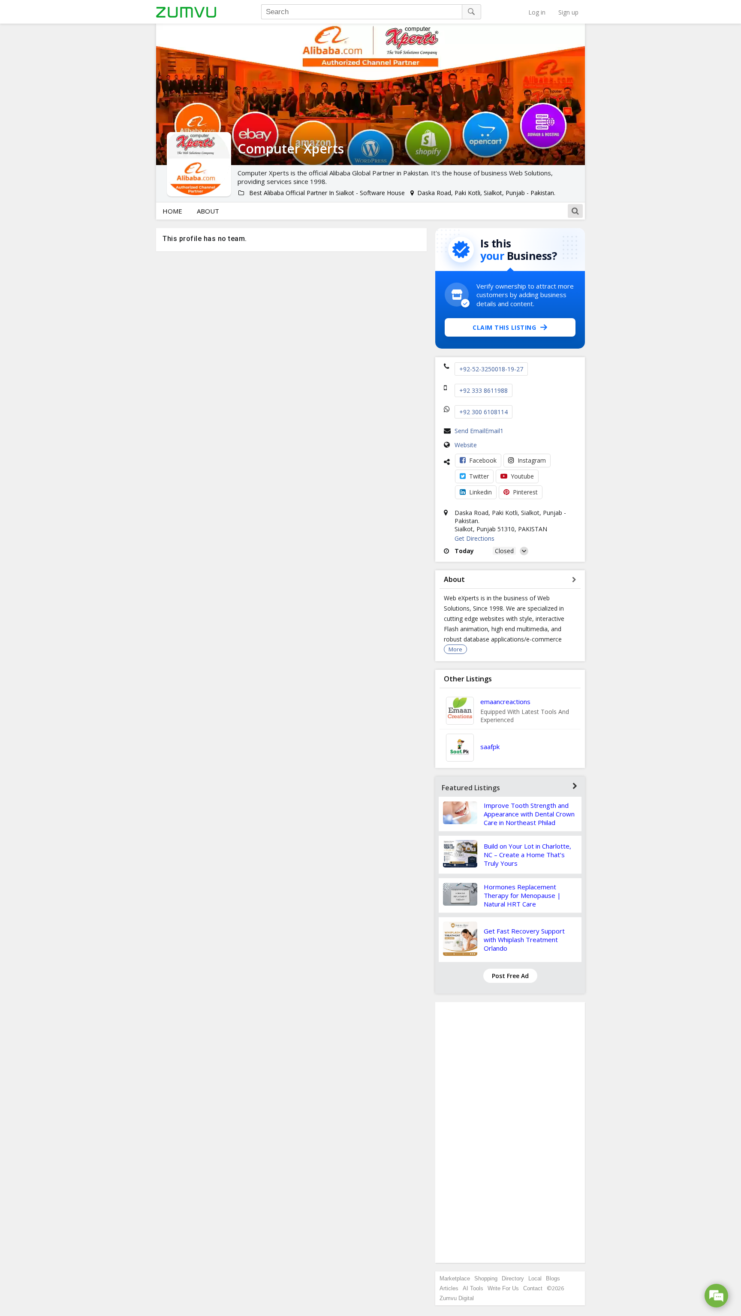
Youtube (522, 476)
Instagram (532, 460)
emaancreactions (505, 701)
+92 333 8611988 (483, 390)
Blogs (553, 1278)
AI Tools (473, 1288)
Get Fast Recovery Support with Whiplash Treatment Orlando (524, 939)
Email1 (494, 431)
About (208, 211)
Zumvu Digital (457, 1298)
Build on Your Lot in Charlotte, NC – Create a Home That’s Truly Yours (527, 854)
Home (172, 211)
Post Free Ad (510, 976)
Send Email (470, 431)
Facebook (483, 460)
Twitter (479, 476)
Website (466, 445)
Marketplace (455, 1278)
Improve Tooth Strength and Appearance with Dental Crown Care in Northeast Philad (529, 814)
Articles (449, 1288)
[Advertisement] (510, 1132)
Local (535, 1278)
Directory (513, 1278)
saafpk (490, 746)
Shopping (485, 1278)
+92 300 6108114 (483, 412)
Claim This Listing (504, 327)
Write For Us (503, 1288)
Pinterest (525, 492)
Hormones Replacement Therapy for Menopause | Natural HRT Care (522, 895)
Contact (532, 1288)
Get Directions (474, 538)
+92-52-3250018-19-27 (491, 369)
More (455, 649)
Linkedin (480, 492)
